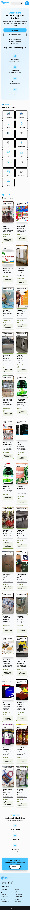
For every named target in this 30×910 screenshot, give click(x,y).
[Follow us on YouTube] (12, 882)
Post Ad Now (14, 30)
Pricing (16, 892)
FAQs (2, 891)
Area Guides (3, 898)
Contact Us (3, 894)
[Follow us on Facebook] (2, 882)
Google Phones (18, 899)
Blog (16, 891)
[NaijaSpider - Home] (5, 878)
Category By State (18, 894)
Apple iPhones (4, 899)
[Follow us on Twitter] (9, 882)
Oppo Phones (18, 901)
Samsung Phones (5, 901)
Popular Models (18, 896)
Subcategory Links (5, 896)
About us (17, 889)
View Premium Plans (15, 34)
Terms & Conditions (5, 892)
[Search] (22, 3)
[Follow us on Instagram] (5, 882)
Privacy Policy (4, 889)
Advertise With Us (18, 898)
